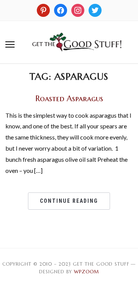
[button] (10, 44)
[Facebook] (60, 9)
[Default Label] (77, 9)
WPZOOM (86, 271)
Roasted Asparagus (69, 99)
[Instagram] (43, 9)
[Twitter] (95, 9)
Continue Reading (69, 201)
